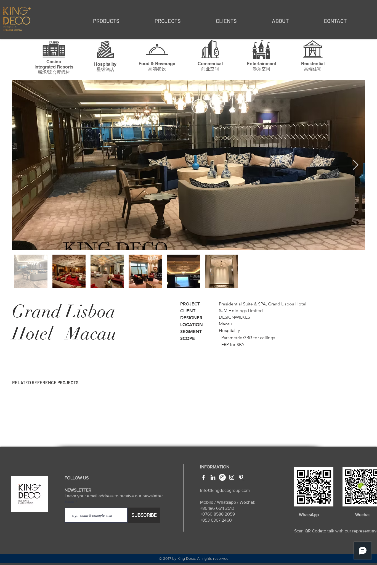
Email (70, 501)
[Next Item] (355, 165)
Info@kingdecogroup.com (225, 490)
